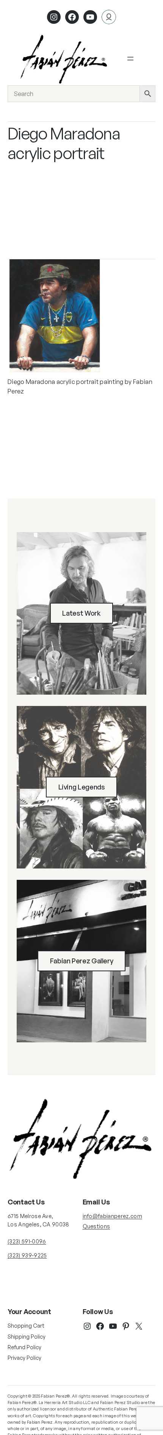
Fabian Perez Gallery (81, 961)
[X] (138, 1326)
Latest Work (81, 613)
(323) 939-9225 (27, 1255)
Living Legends (81, 787)
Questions (96, 1226)
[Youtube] (90, 17)
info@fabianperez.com (112, 1216)
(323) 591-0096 (27, 1241)
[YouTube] (113, 1326)
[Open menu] (130, 58)
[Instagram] (54, 17)
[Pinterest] (125, 1326)
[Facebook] (72, 17)
